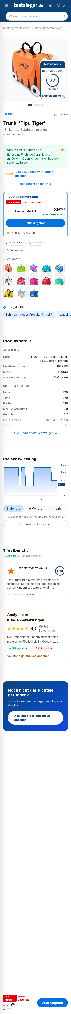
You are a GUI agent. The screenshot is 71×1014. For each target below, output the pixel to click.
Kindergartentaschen (16, 28)
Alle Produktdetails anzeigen (34, 433)
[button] (35, 481)
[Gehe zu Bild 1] (30, 105)
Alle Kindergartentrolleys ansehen (32, 717)
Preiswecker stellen (38, 524)
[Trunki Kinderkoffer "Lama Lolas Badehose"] (21, 293)
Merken (37, 242)
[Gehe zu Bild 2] (34, 105)
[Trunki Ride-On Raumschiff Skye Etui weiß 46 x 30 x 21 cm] (8, 280)
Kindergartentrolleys (48, 28)
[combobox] (37, 16)
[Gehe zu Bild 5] (39, 105)
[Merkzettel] (57, 5)
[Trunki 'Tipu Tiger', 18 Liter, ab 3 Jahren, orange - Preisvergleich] (8, 268)
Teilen (63, 114)
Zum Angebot (35, 223)
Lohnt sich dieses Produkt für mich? (29, 314)
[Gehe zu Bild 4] (37, 105)
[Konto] (65, 5)
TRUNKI (8, 114)
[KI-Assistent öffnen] (50, 5)
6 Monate (35, 508)
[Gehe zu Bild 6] (42, 105)
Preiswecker (17, 250)
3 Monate (13, 508)
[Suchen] (63, 16)
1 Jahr (57, 508)
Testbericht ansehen (33, 183)
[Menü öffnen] (6, 5)
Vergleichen (16, 242)
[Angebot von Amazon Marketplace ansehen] (35, 214)
